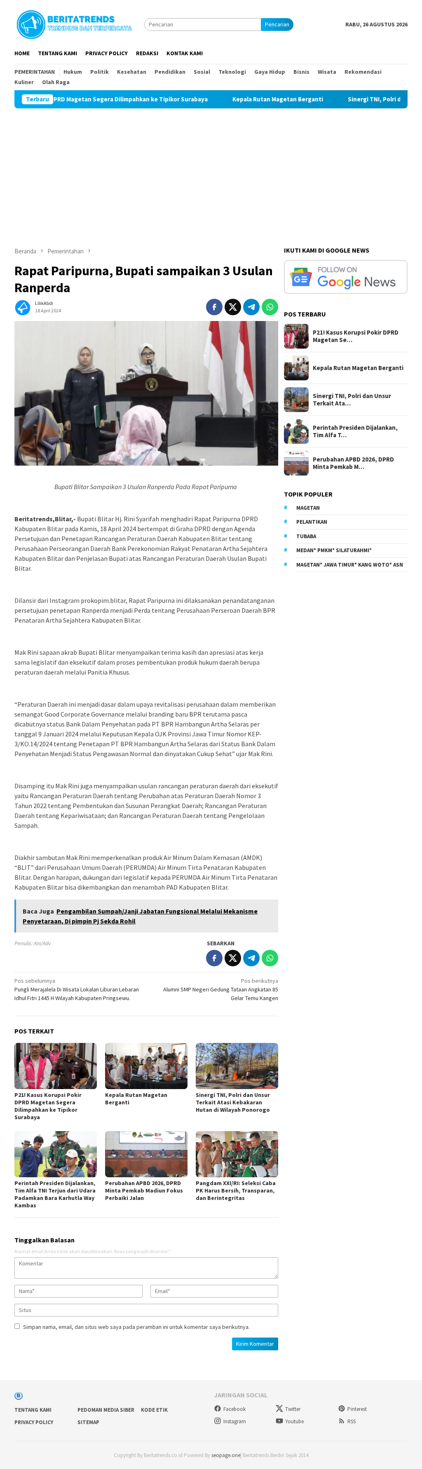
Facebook (234, 1409)
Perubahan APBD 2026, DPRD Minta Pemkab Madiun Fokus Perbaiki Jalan (144, 1190)
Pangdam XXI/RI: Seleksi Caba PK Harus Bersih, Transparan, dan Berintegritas (236, 1190)
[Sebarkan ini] (214, 307)
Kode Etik (154, 1409)
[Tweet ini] (233, 307)
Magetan (308, 507)
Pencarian (277, 24)
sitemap (88, 1422)
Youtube (294, 1421)
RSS (351, 1421)
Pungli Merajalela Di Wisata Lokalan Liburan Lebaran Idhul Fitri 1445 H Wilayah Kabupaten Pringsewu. (76, 989)
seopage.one (225, 1455)
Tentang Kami (33, 1409)
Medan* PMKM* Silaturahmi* (334, 550)
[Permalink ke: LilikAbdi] (22, 306)
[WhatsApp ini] (270, 307)
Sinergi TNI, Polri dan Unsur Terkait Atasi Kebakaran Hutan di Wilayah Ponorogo (233, 1102)
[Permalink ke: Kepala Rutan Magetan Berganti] (146, 1066)
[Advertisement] (211, 170)
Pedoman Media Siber (105, 1409)
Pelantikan (311, 521)
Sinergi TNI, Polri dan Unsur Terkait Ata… (352, 399)
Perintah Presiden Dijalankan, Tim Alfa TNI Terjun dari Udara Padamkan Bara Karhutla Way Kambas (55, 1194)
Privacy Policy (33, 1422)
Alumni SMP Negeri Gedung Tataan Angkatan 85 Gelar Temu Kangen (220, 989)
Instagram (234, 1421)
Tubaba (306, 536)
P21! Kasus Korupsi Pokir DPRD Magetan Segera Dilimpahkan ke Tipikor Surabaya (48, 1106)
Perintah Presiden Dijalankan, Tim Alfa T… (355, 431)
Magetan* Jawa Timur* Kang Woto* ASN (349, 564)
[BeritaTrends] (74, 23)
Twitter (292, 1409)
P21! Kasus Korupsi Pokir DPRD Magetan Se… (356, 336)
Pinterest (357, 1409)
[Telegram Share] (251, 307)
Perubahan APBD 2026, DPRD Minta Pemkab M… (353, 463)
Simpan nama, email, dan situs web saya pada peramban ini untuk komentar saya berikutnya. (136, 1327)
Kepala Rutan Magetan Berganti (244, 99)
